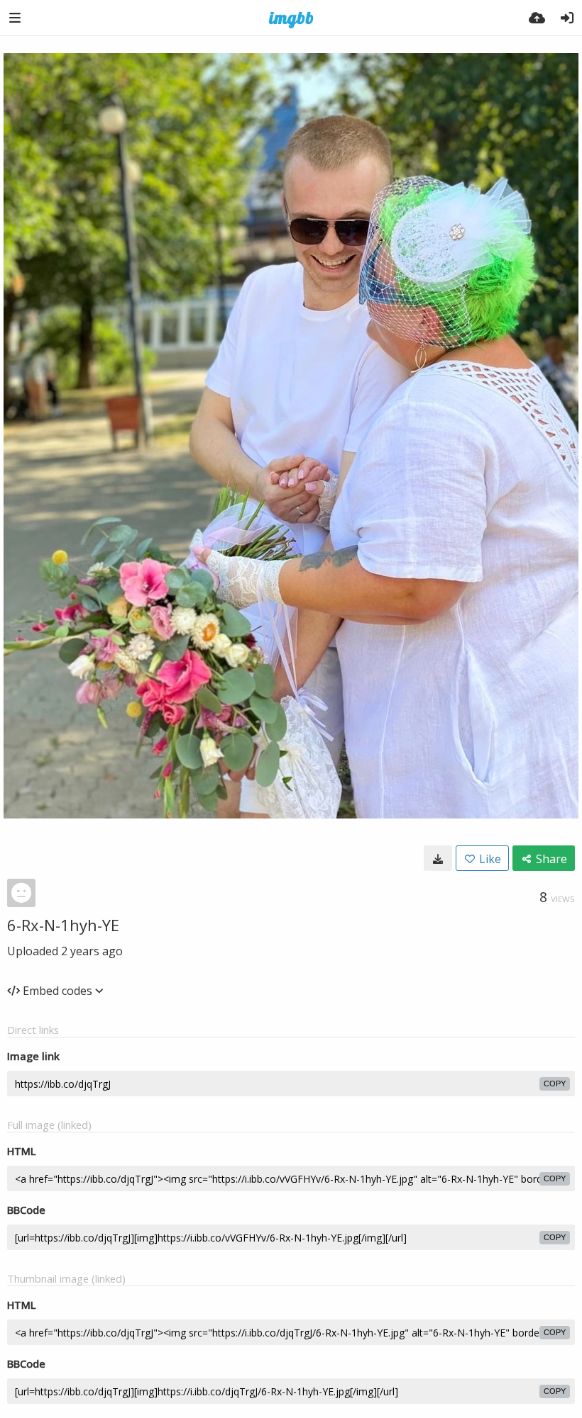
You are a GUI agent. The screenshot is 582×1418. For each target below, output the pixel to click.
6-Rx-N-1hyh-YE (63, 924)
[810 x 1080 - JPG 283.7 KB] (438, 858)
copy (555, 1083)
